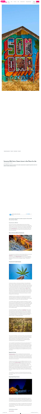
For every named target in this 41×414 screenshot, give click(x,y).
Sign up (38, 1)
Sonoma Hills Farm (14, 228)
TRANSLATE (3, 1)
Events (18, 1)
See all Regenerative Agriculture (34, 412)
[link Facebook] (36, 3)
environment (24, 309)
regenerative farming (18, 256)
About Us (9, 2)
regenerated (10, 255)
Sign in (34, 1)
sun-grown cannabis (17, 362)
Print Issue (15, 1)
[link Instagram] (35, 3)
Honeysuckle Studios (28, 1)
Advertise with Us (22, 1)
